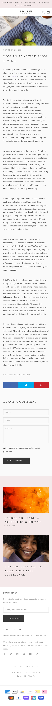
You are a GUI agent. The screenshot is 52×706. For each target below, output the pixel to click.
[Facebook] (4, 654)
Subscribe (13, 618)
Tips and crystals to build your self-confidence (23, 570)
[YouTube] (30, 654)
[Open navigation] (3, 12)
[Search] (43, 12)
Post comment (16, 461)
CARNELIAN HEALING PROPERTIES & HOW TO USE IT (23, 522)
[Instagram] (17, 654)
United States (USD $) (24, 666)
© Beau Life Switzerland (26, 672)
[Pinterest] (24, 654)
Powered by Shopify (26, 676)
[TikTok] (37, 654)
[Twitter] (11, 654)
